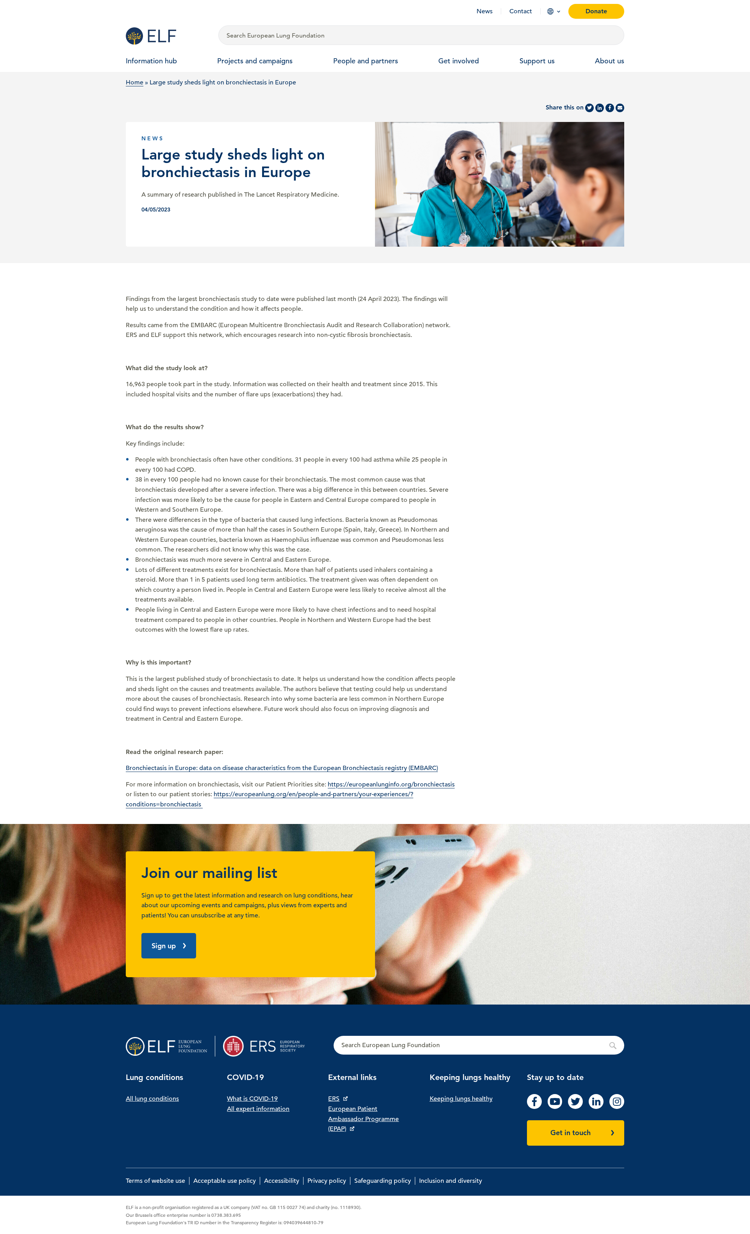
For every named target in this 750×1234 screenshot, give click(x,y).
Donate (596, 11)
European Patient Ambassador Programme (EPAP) (363, 1119)
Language (550, 11)
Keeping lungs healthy (461, 1099)
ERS (333, 1099)
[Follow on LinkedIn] (596, 1107)
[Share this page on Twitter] (589, 108)
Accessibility (281, 1181)
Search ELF (479, 1045)
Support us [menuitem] (537, 60)
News (485, 11)
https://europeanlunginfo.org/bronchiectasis (391, 784)
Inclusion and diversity (450, 1181)
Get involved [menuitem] (458, 60)
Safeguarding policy (382, 1181)
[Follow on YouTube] (555, 1107)
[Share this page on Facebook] (609, 108)
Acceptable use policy (224, 1181)
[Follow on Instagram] (616, 1107)
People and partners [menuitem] (365, 60)
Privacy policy (326, 1181)
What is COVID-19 (252, 1099)
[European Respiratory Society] (267, 1046)
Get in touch (570, 1132)
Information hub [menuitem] (151, 60)
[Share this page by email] (620, 108)
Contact (520, 11)
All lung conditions (152, 1099)
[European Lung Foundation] (167, 36)
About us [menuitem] (609, 60)
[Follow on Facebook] (534, 1107)
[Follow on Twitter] (575, 1107)
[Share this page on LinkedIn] (599, 108)
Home (134, 82)
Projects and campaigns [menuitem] (255, 60)
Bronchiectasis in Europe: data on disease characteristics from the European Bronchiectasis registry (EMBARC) (282, 768)
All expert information (258, 1109)
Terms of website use (155, 1181)
